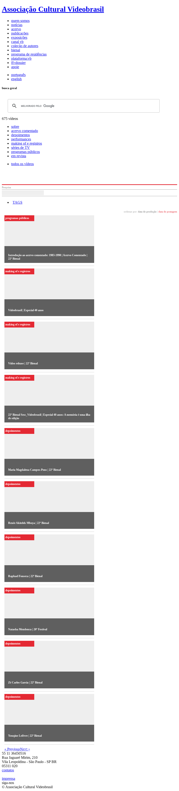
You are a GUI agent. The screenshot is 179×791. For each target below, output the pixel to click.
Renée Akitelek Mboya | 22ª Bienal (28, 523)
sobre (15, 127)
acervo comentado (24, 131)
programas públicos (25, 152)
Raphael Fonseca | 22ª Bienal (25, 576)
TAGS (17, 202)
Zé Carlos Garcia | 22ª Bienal (25, 682)
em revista (18, 156)
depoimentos (20, 135)
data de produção (147, 211)
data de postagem (167, 211)
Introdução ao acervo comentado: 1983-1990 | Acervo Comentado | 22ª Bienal (47, 257)
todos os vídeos (22, 164)
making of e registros (26, 143)
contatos (8, 770)
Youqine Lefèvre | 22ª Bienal (25, 735)
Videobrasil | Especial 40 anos (26, 310)
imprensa (8, 779)
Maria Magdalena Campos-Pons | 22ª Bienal (34, 469)
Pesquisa (6, 187)
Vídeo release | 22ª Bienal (23, 363)
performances (21, 139)
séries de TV (20, 148)
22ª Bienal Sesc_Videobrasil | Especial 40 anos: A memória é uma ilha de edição (49, 416)
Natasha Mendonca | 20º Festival (27, 629)
